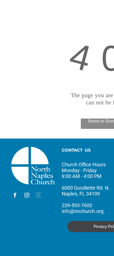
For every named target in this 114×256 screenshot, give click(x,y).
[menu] (8, 9)
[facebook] (15, 196)
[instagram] (26, 196)
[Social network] (38, 196)
